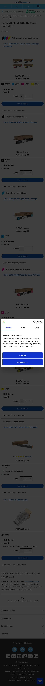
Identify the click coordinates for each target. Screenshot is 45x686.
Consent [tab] (8, 328)
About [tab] (37, 328)
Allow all (22, 355)
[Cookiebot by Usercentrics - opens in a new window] (33, 322)
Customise (21, 362)
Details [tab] (22, 328)
